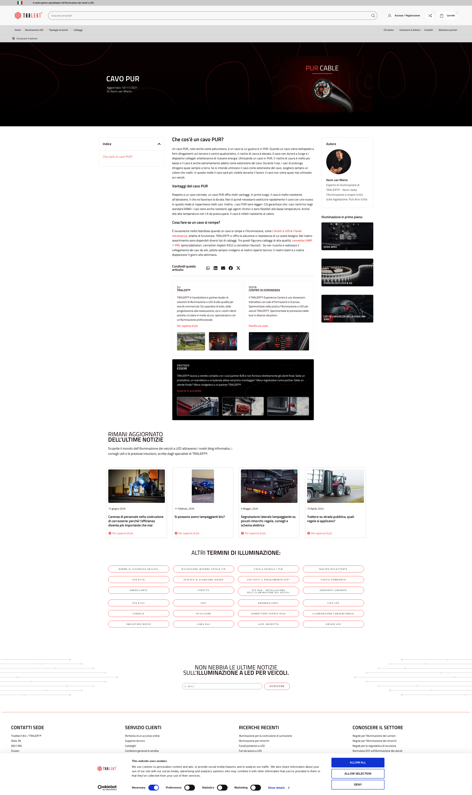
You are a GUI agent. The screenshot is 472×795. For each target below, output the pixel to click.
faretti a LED (282, 231)
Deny (358, 784)
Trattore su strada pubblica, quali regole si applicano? (330, 518)
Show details (276, 787)
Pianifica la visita (258, 325)
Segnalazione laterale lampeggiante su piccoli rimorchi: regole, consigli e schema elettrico (268, 521)
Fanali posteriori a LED (252, 746)
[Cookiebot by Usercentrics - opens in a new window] (107, 788)
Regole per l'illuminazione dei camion (374, 736)
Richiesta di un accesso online (142, 736)
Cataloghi (130, 746)
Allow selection (357, 773)
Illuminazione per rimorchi (254, 741)
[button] (159, 144)
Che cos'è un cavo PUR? (117, 156)
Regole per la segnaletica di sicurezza (374, 746)
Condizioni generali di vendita (142, 751)
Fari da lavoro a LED (250, 751)
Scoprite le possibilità (189, 390)
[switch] (189, 788)
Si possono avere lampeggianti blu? (200, 516)
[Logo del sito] (28, 15)
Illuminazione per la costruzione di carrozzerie (265, 736)
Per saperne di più (187, 325)
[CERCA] (373, 15)
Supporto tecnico (135, 741)
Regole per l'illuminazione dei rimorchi (375, 741)
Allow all (358, 762)
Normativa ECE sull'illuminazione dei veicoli (377, 751)
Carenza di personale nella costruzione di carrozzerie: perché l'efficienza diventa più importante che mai (135, 521)
